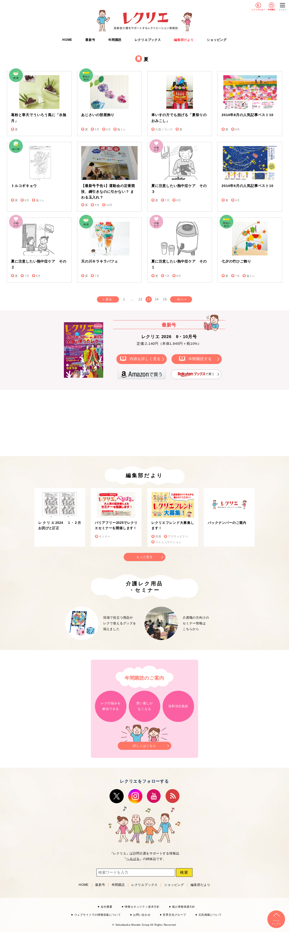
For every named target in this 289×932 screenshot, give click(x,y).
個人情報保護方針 (183, 906)
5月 (97, 129)
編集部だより (184, 39)
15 (165, 299)
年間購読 (271, 10)
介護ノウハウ (164, 129)
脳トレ (121, 129)
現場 (158, 536)
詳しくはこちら (144, 745)
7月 (167, 200)
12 (140, 299)
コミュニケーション (168, 542)
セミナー (104, 536)
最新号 (90, 39)
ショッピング (217, 39)
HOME (67, 39)
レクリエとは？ (258, 10)
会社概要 (106, 906)
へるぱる (133, 859)
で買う (209, 374)
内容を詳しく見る (145, 359)
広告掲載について (210, 914)
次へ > (181, 299)
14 (157, 299)
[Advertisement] (111, 422)
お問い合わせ (142, 914)
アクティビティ (178, 536)
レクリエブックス (148, 39)
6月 (108, 129)
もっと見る (144, 557)
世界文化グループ (174, 914)
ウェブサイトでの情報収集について (97, 914)
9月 (97, 205)
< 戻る (107, 299)
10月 (109, 205)
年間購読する (200, 359)
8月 (237, 129)
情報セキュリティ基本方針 (142, 906)
